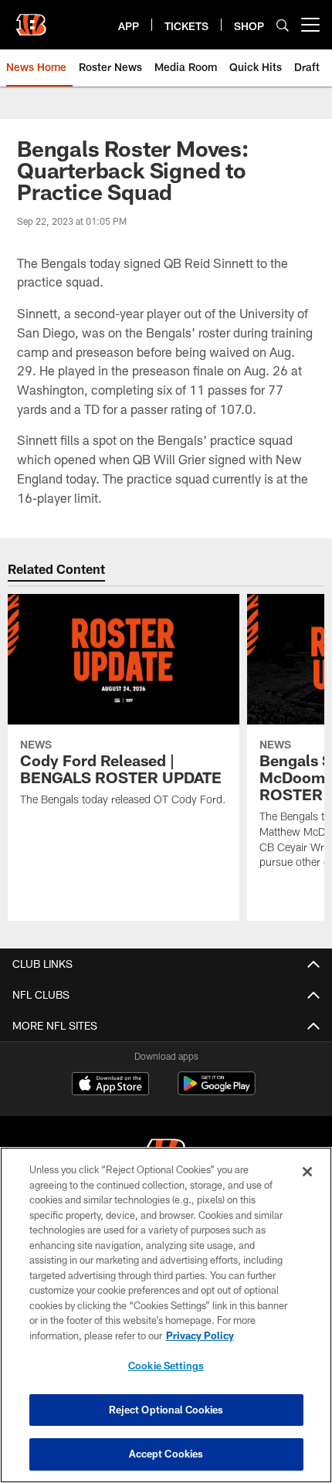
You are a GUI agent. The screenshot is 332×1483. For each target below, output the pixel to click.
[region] (166, 1315)
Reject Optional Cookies (166, 1409)
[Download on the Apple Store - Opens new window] (110, 1085)
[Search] (282, 25)
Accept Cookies (166, 1453)
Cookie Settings (166, 1365)
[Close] (307, 1172)
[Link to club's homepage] (30, 18)
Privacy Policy (200, 1335)
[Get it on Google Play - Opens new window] (217, 1091)
